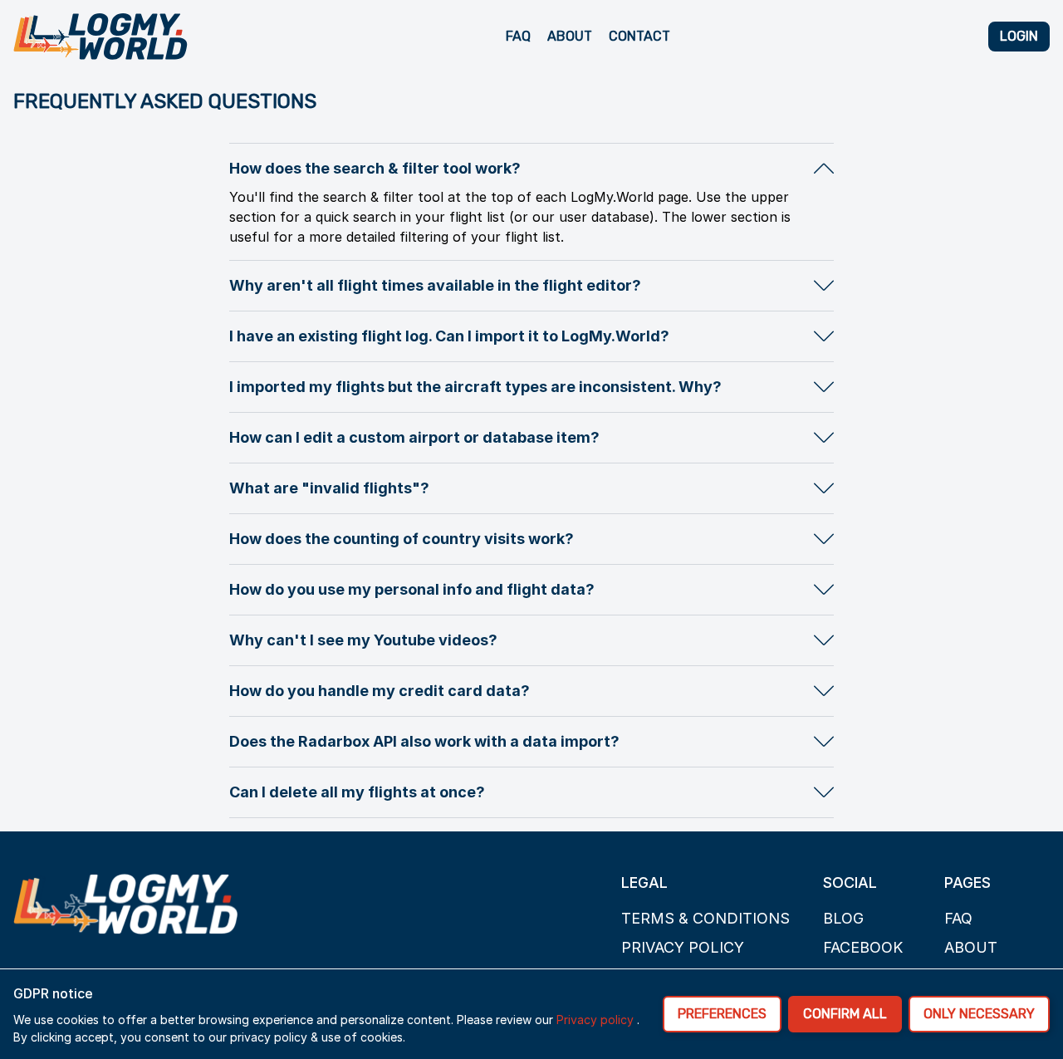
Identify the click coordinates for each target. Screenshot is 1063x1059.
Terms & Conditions (705, 918)
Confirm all (845, 1014)
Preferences (722, 1014)
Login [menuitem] (1019, 36)
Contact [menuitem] (639, 36)
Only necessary (979, 1014)
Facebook (863, 947)
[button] (531, 168)
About (970, 947)
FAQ (958, 918)
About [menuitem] (569, 36)
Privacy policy (682, 947)
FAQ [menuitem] (518, 36)
